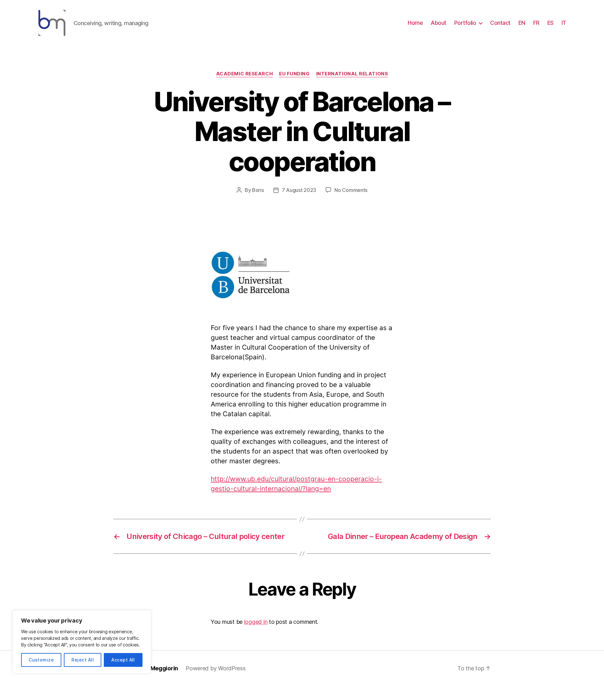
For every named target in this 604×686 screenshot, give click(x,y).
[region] (82, 641)
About (438, 22)
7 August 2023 (299, 190)
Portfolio (465, 22)
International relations (352, 74)
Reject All (82, 659)
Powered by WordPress (216, 668)
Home (415, 22)
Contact (500, 22)
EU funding (294, 74)
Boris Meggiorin (156, 668)
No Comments (350, 190)
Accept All (123, 659)
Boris (258, 190)
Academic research (244, 74)
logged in (256, 621)
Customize (41, 659)
